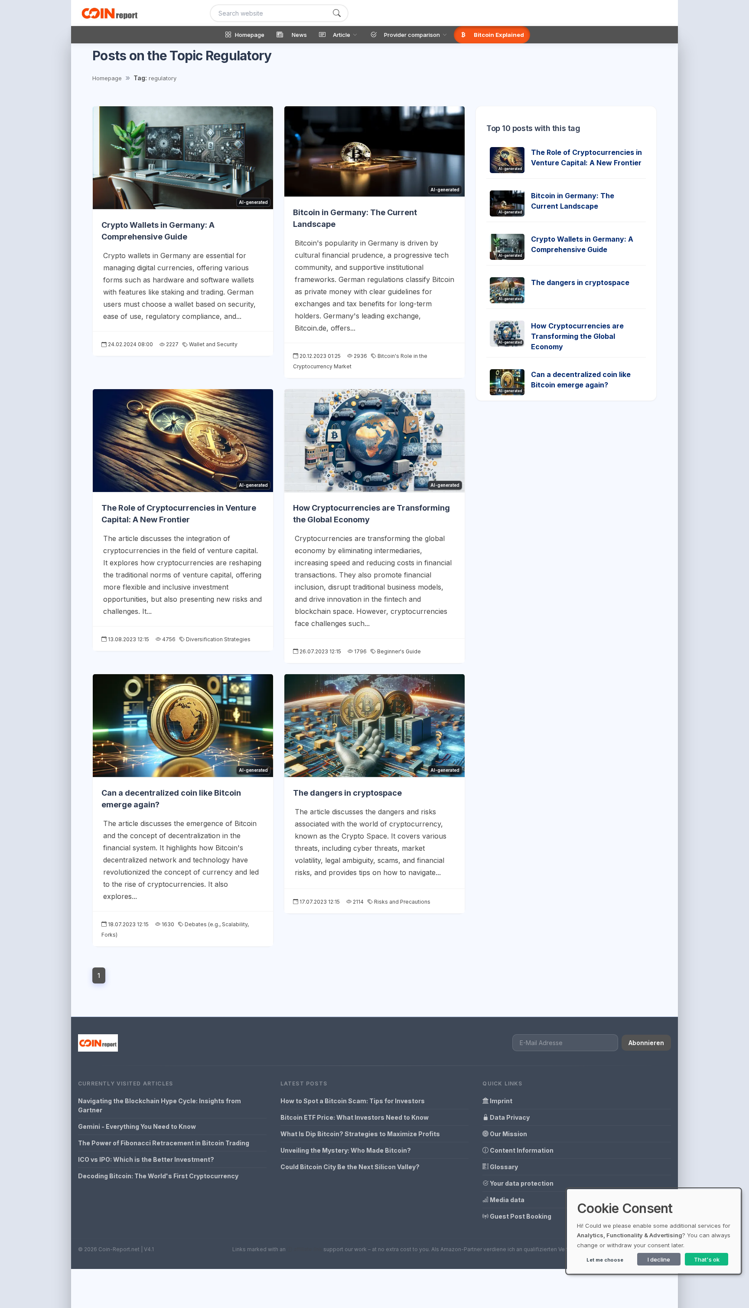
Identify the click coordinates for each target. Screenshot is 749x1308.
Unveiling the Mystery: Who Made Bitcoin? (345, 1150)
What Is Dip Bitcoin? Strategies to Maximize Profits (360, 1134)
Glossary (503, 1166)
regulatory (162, 78)
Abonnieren (646, 1042)
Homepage (107, 78)
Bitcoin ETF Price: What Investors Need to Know (354, 1117)
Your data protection (521, 1183)
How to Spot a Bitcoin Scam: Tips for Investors (352, 1101)
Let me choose (604, 1260)
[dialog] (653, 1231)
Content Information (521, 1150)
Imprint (500, 1101)
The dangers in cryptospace (347, 792)
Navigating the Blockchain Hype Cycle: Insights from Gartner (159, 1105)
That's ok (707, 1259)
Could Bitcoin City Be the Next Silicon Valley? (350, 1166)
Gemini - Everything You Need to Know (137, 1126)
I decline (659, 1259)
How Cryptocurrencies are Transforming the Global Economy (577, 336)
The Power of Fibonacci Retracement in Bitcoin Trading (163, 1143)
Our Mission (507, 1134)
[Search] (337, 13)
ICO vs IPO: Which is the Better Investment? (146, 1159)
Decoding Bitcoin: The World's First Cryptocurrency (158, 1176)
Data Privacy (509, 1117)
